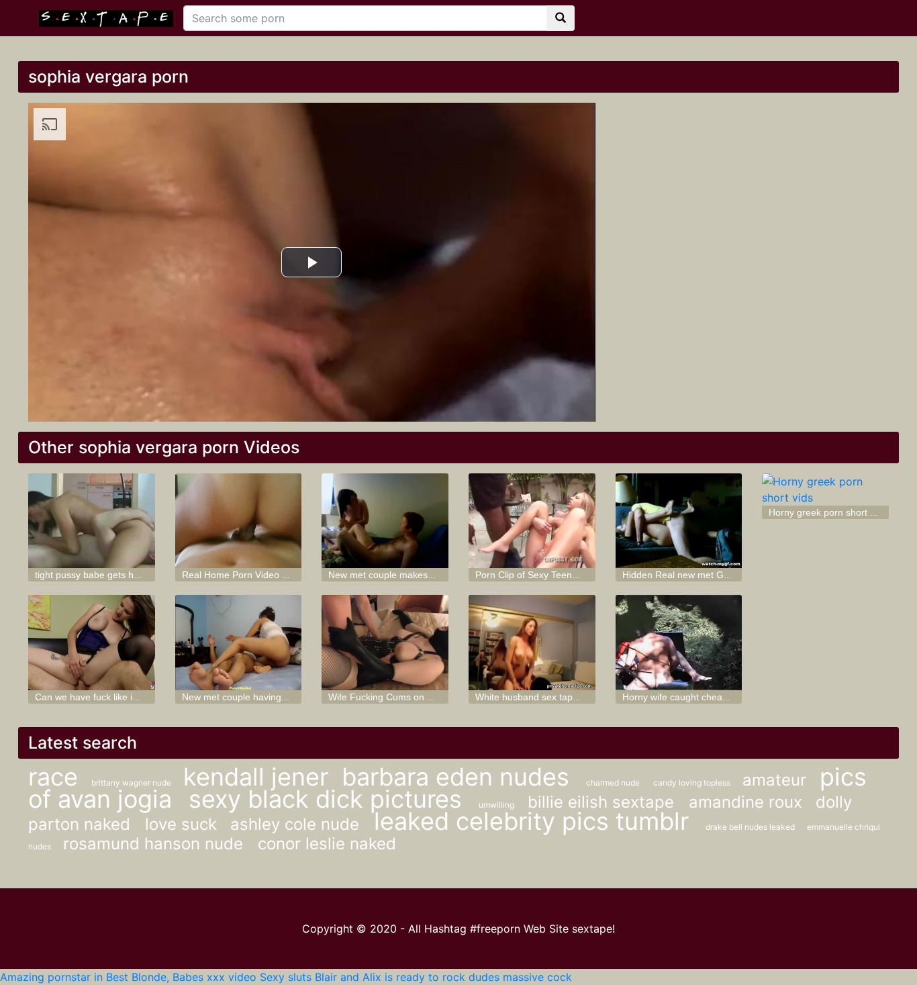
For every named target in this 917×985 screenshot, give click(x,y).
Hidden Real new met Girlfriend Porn (700, 574)
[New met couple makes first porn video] (385, 520)
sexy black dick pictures (329, 799)
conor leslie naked (327, 843)
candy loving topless (692, 783)
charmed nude (613, 783)
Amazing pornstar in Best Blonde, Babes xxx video (128, 977)
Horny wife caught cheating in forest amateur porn (728, 697)
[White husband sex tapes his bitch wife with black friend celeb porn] (532, 642)
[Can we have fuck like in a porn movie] (91, 642)
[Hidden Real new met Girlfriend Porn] (679, 520)
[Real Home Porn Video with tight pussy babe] (238, 520)
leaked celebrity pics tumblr (534, 821)
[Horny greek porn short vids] (825, 489)
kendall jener (255, 777)
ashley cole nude (297, 824)
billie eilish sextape (603, 802)
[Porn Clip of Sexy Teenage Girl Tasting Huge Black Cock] (532, 520)
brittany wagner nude (132, 783)
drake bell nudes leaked (751, 827)
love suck (181, 824)
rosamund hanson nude (155, 843)
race (53, 777)
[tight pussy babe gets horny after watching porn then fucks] (91, 520)
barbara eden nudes (459, 777)
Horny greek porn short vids (828, 512)
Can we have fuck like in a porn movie (115, 697)
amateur (774, 780)
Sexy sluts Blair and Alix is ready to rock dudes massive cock (416, 977)
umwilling (496, 805)
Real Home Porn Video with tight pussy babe (276, 574)
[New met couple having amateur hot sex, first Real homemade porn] (238, 642)
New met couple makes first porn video (410, 574)
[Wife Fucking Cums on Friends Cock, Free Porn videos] (385, 642)
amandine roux (745, 802)
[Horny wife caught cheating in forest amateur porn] (679, 642)
